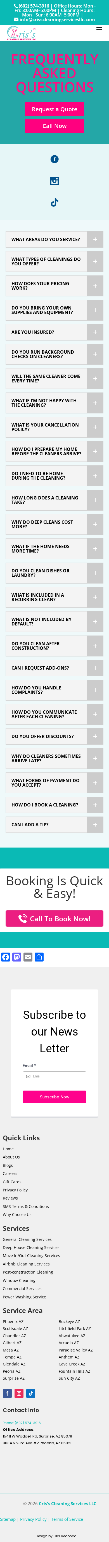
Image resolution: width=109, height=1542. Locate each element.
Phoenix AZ (13, 1321)
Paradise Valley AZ (76, 1350)
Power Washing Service (24, 1297)
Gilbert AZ (12, 1342)
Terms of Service (67, 1519)
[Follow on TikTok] (30, 1393)
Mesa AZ (11, 1350)
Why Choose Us (17, 1214)
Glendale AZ (14, 1364)
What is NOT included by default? (41, 621)
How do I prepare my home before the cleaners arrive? (46, 451)
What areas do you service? (45, 239)
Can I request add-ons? (40, 668)
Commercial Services (22, 1288)
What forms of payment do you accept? (45, 782)
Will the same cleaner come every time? (45, 378)
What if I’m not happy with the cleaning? (44, 403)
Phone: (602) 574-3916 (22, 1422)
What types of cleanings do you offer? (46, 261)
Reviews (10, 1198)
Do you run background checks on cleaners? (42, 354)
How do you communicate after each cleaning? (44, 714)
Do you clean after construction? (35, 646)
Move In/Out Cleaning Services (31, 1255)
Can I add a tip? (30, 825)
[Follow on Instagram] (19, 1393)
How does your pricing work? (40, 285)
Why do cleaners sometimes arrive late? (46, 758)
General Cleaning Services (27, 1239)
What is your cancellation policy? (45, 427)
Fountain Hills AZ (74, 1371)
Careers (10, 1173)
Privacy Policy (15, 1190)
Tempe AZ (12, 1357)
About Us (11, 1157)
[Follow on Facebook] (7, 1393)
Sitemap (8, 1519)
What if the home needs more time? (40, 548)
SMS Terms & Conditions (26, 1206)
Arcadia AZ (69, 1342)
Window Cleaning (19, 1280)
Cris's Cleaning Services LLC (67, 1503)
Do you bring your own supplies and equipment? (42, 310)
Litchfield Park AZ (75, 1328)
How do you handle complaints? (36, 690)
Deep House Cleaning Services (31, 1247)
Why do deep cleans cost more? (42, 524)
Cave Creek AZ (72, 1364)
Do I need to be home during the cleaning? (38, 475)
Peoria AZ (11, 1371)
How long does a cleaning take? (44, 500)
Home (8, 1148)
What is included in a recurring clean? (37, 597)
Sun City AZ (69, 1378)
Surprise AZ (14, 1378)
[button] (54, 239)
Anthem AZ (69, 1357)
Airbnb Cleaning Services (26, 1264)
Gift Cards (12, 1181)
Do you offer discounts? (42, 736)
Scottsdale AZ (15, 1328)
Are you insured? (32, 332)
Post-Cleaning (28, 1272)
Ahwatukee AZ (72, 1335)
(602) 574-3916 (34, 6)
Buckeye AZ (69, 1321)
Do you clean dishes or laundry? (40, 573)
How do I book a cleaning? (44, 805)
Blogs (8, 1165)
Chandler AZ (14, 1335)
